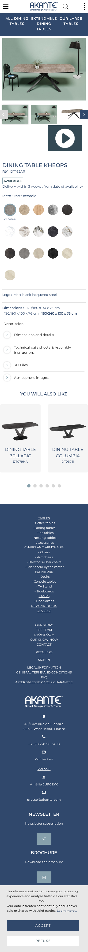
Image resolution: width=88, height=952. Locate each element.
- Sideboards (44, 591)
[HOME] (44, 6)
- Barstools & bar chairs (44, 562)
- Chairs (44, 552)
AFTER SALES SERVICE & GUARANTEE (44, 682)
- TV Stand (44, 586)
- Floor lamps (44, 601)
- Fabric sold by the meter (44, 567)
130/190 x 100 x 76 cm (21, 313)
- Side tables (44, 533)
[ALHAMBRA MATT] (8, 278)
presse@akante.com (44, 799)
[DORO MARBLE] (37, 235)
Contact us (44, 759)
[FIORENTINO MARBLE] (66, 235)
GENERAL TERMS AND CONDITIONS (44, 672)
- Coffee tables (44, 523)
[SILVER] (23, 257)
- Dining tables (44, 528)
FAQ (44, 677)
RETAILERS (44, 652)
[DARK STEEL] (8, 257)
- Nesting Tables (44, 537)
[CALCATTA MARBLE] (23, 235)
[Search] (65, 6)
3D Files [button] (21, 365)
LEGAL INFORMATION (44, 667)
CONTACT (44, 644)
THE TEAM (44, 630)
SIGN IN (44, 660)
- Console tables (44, 581)
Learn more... (67, 910)
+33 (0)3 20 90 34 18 (44, 744)
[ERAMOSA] (51, 213)
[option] (17, 20)
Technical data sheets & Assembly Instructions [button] (42, 350)
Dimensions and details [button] (34, 335)
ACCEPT (43, 925)
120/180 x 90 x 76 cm (43, 308)
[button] (29, 485)
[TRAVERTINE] (37, 257)
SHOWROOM (44, 634)
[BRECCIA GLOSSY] (23, 213)
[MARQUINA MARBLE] (51, 235)
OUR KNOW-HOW (44, 639)
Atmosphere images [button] (31, 378)
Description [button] (13, 324)
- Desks (44, 576)
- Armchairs (44, 557)
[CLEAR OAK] (37, 213)
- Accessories (44, 542)
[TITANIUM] (51, 257)
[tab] (44, 325)
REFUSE (43, 941)
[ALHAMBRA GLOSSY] (66, 257)
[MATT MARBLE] (8, 235)
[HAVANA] (66, 213)
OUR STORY (44, 625)
